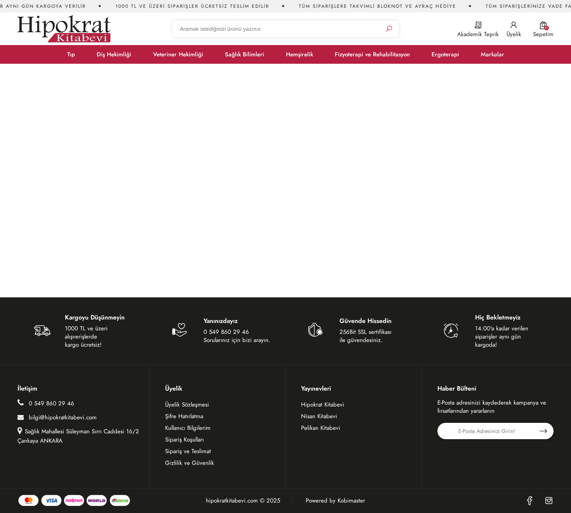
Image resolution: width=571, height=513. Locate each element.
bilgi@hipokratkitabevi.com (63, 417)
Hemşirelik (299, 54)
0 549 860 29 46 (50, 403)
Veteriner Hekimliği (178, 54)
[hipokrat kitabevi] (64, 28)
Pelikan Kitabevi (320, 428)
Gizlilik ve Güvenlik (189, 463)
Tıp (71, 54)
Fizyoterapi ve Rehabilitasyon (372, 54)
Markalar (492, 54)
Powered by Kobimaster (335, 501)
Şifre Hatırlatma (184, 416)
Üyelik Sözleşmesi (187, 404)
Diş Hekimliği (114, 54)
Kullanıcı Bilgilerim (188, 428)
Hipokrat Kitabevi (322, 404)
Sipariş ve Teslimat (188, 451)
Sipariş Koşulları (184, 439)
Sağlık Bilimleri (244, 54)
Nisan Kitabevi (319, 416)
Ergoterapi (445, 54)
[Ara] (389, 29)
